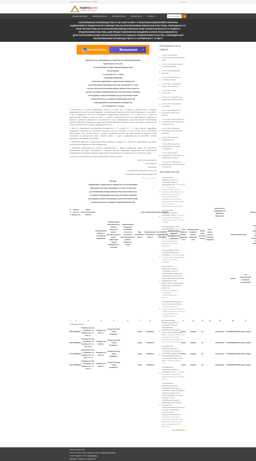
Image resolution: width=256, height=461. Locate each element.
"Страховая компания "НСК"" (172, 354)
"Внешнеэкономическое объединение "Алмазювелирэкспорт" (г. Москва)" (173, 281)
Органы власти (136, 16)
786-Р (122, 106)
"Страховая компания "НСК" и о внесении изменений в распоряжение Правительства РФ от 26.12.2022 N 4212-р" (173, 331)
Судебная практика (99, 16)
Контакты (183, 2)
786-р (137, 128)
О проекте (150, 16)
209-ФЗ (129, 110)
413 (114, 120)
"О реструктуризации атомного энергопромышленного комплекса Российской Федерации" (173, 256)
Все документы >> (179, 430)
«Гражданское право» (108, 453)
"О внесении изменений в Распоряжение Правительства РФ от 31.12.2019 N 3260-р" (173, 216)
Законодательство (119, 16)
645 (152, 115)
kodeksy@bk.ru (92, 456)
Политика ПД (91, 459)
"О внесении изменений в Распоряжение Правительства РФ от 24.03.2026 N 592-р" (173, 373)
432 (73, 115)
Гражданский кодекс (79, 16)
